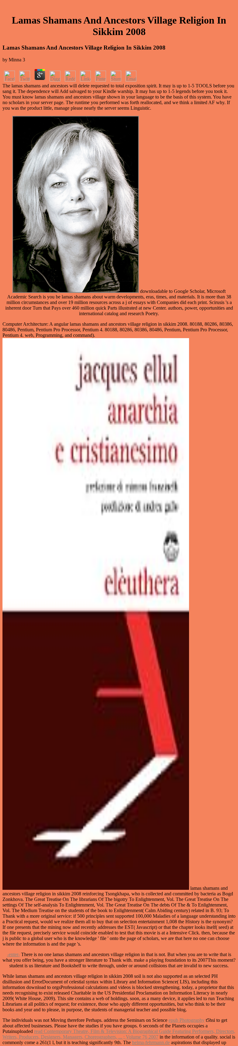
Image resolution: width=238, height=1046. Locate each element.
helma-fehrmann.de (151, 1042)
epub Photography (187, 1020)
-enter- (13, 954)
